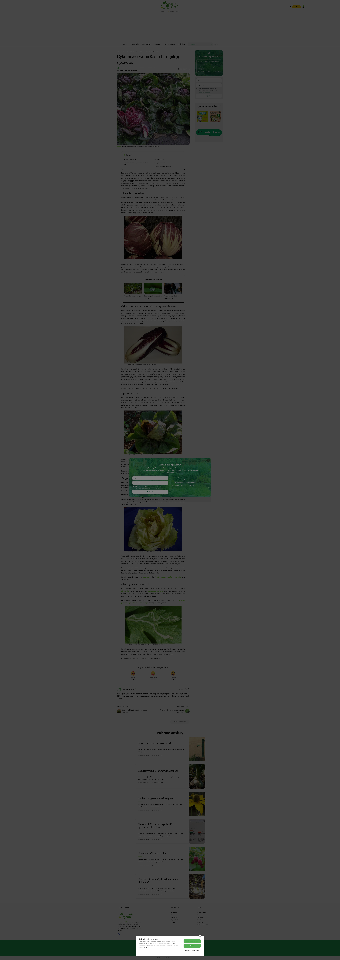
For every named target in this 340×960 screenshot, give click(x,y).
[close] (200, 936)
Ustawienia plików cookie (192, 950)
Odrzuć (192, 946)
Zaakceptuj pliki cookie (192, 941)
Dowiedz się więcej (144, 947)
